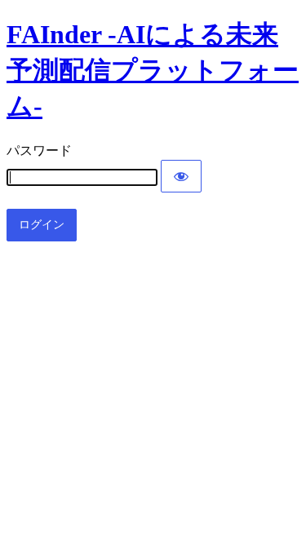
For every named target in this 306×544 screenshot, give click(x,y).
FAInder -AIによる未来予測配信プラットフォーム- (153, 70)
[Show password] (181, 176)
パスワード (39, 150)
